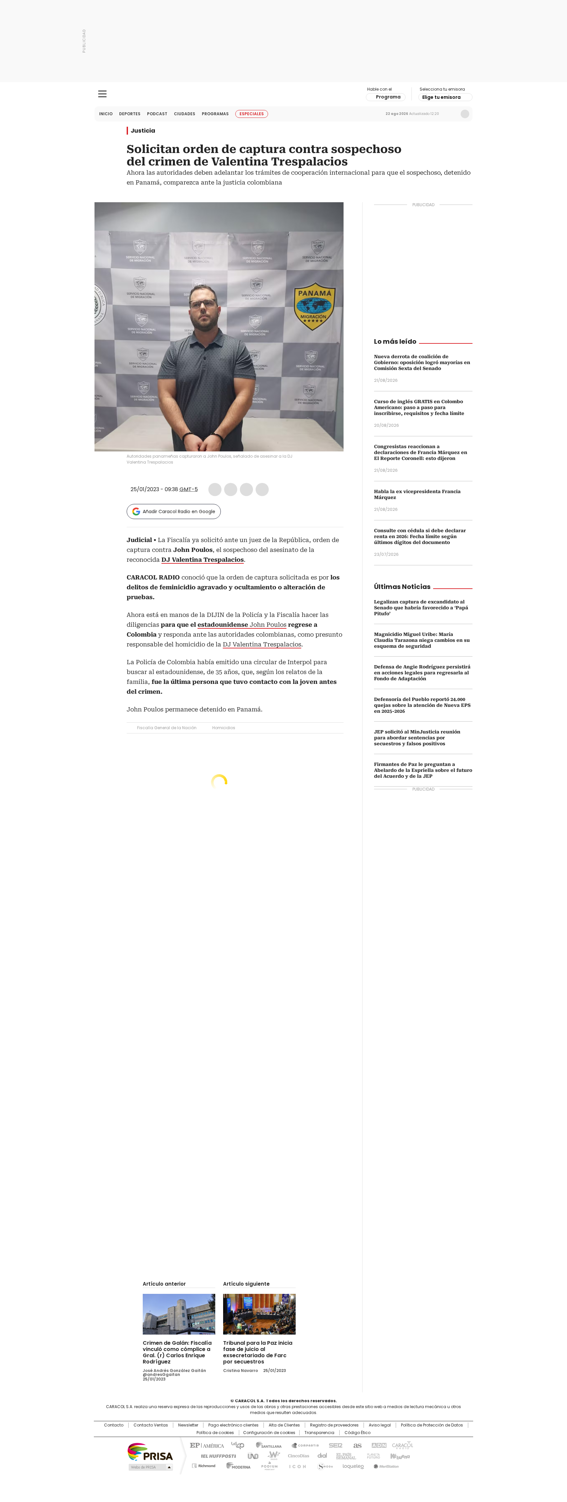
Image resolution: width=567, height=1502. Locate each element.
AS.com (356, 1444)
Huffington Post (216, 1455)
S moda (324, 1464)
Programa (388, 97)
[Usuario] (465, 114)
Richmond (203, 1464)
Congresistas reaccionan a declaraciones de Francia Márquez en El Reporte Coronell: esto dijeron (420, 452)
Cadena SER (333, 1444)
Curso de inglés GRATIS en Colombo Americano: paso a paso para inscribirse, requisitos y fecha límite (419, 407)
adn (377, 1444)
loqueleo (353, 1464)
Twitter (230, 489)
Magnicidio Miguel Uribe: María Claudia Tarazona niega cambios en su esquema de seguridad (422, 640)
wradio (271, 1455)
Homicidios (223, 727)
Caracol (401, 1444)
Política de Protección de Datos (432, 1425)
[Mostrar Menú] (102, 94)
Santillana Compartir (302, 1444)
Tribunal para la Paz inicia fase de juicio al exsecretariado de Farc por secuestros (257, 1352)
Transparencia (319, 1432)
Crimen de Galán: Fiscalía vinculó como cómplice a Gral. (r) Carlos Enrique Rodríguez (177, 1352)
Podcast (157, 114)
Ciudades (184, 114)
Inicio (106, 114)
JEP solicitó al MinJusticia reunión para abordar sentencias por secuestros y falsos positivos (417, 737)
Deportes (129, 114)
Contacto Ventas (151, 1425)
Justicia (143, 131)
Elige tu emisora (441, 97)
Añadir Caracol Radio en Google (179, 511)
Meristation (385, 1464)
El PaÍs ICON (296, 1464)
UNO (250, 1455)
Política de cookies (215, 1432)
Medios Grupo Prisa (150, 1467)
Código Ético (357, 1432)
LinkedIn (246, 489)
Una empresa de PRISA (150, 1451)
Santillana (265, 1444)
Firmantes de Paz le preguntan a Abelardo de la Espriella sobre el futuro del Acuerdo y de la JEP (423, 770)
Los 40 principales (235, 1444)
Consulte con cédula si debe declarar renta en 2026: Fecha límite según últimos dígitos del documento (420, 536)
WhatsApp (262, 489)
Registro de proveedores (334, 1425)
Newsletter (451, 114)
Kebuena (399, 1455)
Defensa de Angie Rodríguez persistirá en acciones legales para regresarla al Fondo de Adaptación (422, 672)
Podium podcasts (267, 1464)
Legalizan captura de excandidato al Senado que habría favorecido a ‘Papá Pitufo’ (421, 607)
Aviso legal (380, 1425)
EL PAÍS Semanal (344, 1455)
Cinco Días (296, 1455)
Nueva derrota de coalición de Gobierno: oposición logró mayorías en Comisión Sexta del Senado (422, 362)
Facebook (214, 489)
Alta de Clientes (284, 1425)
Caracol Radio (283, 94)
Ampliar (330, 215)
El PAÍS (206, 1444)
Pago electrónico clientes (233, 1425)
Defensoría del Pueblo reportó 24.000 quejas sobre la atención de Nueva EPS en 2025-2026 (422, 705)
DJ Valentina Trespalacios (262, 644)
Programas (215, 114)
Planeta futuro (372, 1455)
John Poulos (242, 624)
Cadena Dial (320, 1455)
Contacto (113, 1425)
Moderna (236, 1464)
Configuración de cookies (269, 1432)
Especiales (252, 114)
